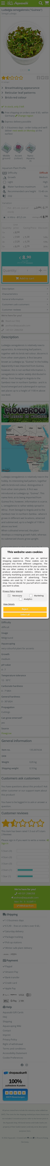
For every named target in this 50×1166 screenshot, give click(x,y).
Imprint (19, 591)
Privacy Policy (9, 591)
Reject (25, 609)
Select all (25, 614)
